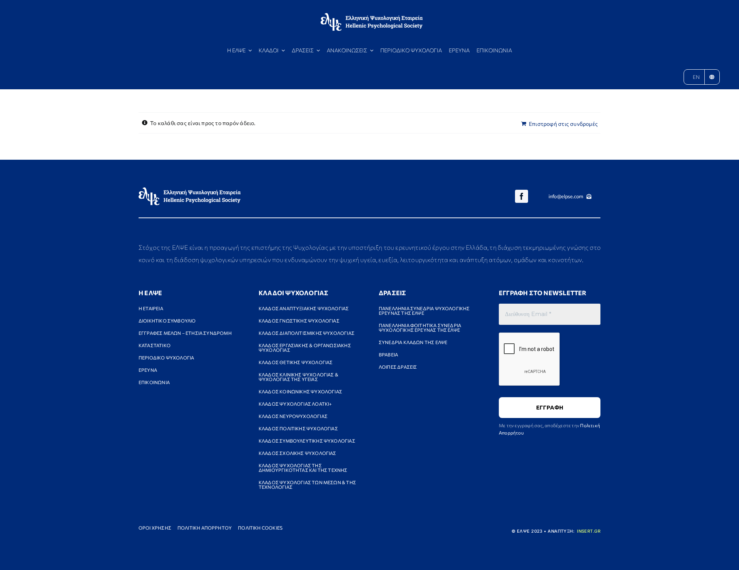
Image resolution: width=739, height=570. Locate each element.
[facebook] (521, 196)
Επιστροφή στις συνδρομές (563, 123)
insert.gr (588, 531)
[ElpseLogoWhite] (372, 15)
